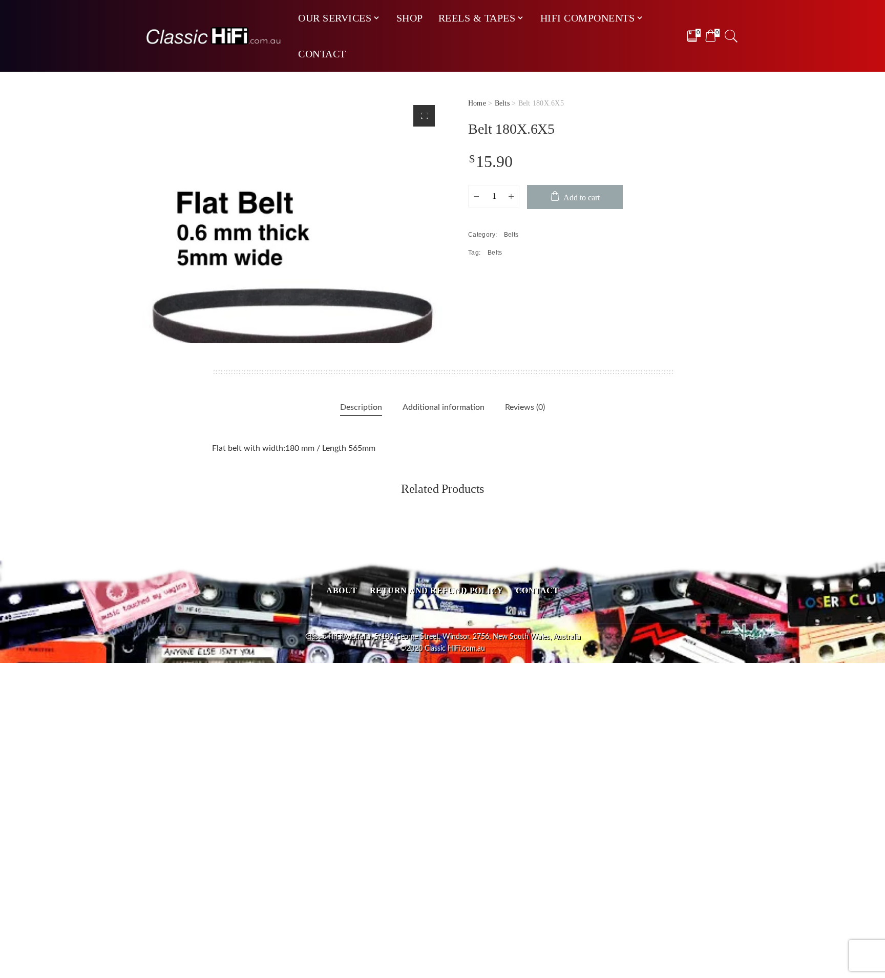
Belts (502, 103)
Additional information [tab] (443, 407)
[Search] (731, 36)
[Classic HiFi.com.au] (214, 36)
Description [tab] (361, 407)
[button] (424, 116)
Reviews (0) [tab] (525, 407)
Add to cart (581, 197)
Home (477, 103)
